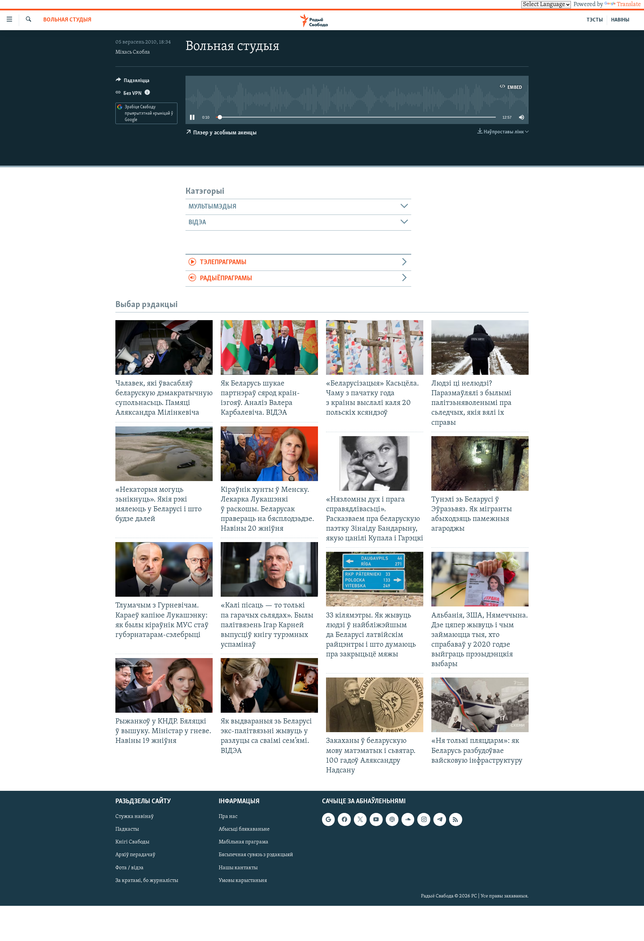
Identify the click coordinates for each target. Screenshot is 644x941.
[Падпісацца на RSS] (455, 819)
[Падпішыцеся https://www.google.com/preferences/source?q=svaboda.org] (328, 819)
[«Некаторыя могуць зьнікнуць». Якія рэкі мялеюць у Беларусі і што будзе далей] (164, 453)
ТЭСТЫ (595, 20)
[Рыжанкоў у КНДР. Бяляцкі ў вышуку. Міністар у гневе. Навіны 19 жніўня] (164, 685)
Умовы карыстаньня (243, 880)
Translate (629, 5)
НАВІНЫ (620, 20)
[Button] (132, 82)
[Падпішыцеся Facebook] (344, 819)
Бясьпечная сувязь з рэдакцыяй (256, 855)
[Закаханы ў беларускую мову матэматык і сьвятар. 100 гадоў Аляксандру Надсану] (374, 705)
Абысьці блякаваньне (244, 829)
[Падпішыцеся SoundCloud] (407, 819)
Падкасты (127, 829)
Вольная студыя (67, 20)
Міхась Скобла (132, 52)
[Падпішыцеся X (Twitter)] (360, 819)
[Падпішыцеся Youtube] (376, 819)
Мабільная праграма (243, 842)
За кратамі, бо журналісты (146, 880)
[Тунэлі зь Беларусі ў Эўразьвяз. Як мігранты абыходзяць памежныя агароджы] (480, 463)
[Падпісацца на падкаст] (392, 819)
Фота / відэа (129, 867)
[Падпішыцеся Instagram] (423, 819)
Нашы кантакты (238, 867)
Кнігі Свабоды (132, 842)
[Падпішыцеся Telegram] (439, 819)
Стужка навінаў (134, 816)
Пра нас (228, 816)
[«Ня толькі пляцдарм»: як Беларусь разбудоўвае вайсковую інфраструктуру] (480, 705)
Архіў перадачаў (135, 855)
